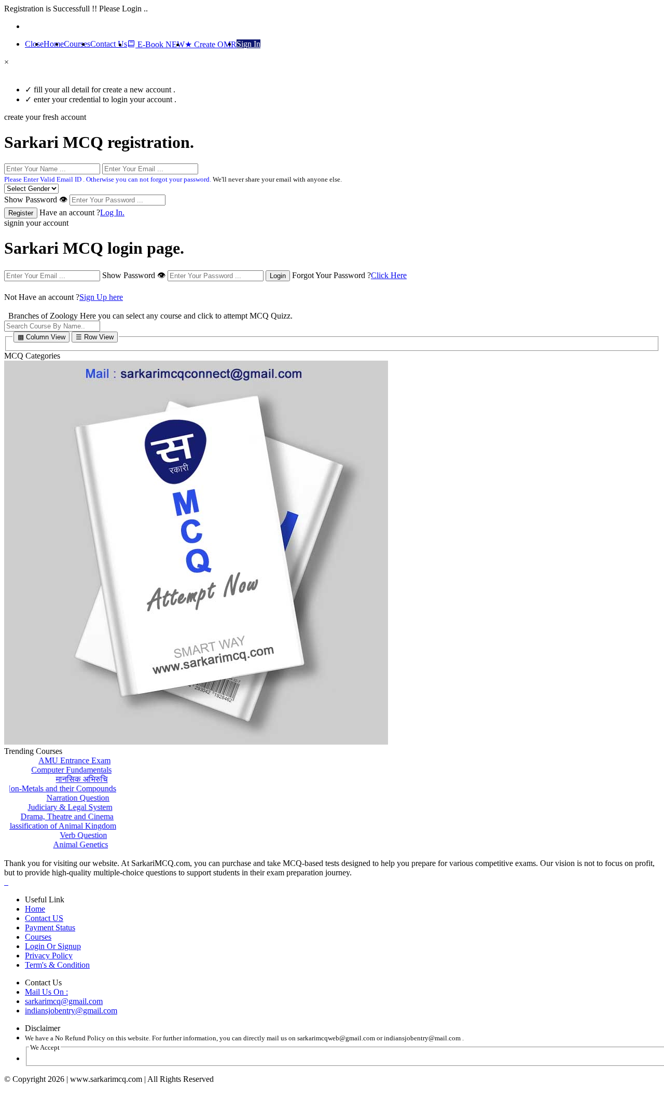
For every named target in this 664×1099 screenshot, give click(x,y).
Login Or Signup (53, 946)
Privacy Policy (49, 955)
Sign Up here (101, 297)
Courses (77, 43)
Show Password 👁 (35, 199)
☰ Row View (95, 337)
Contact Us (108, 43)
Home (54, 43)
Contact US (44, 918)
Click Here (389, 275)
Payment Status (50, 927)
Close (34, 43)
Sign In (248, 43)
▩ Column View (41, 337)
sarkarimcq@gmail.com (64, 1001)
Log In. (112, 212)
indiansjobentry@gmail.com (71, 1010)
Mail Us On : (46, 991)
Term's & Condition (57, 964)
